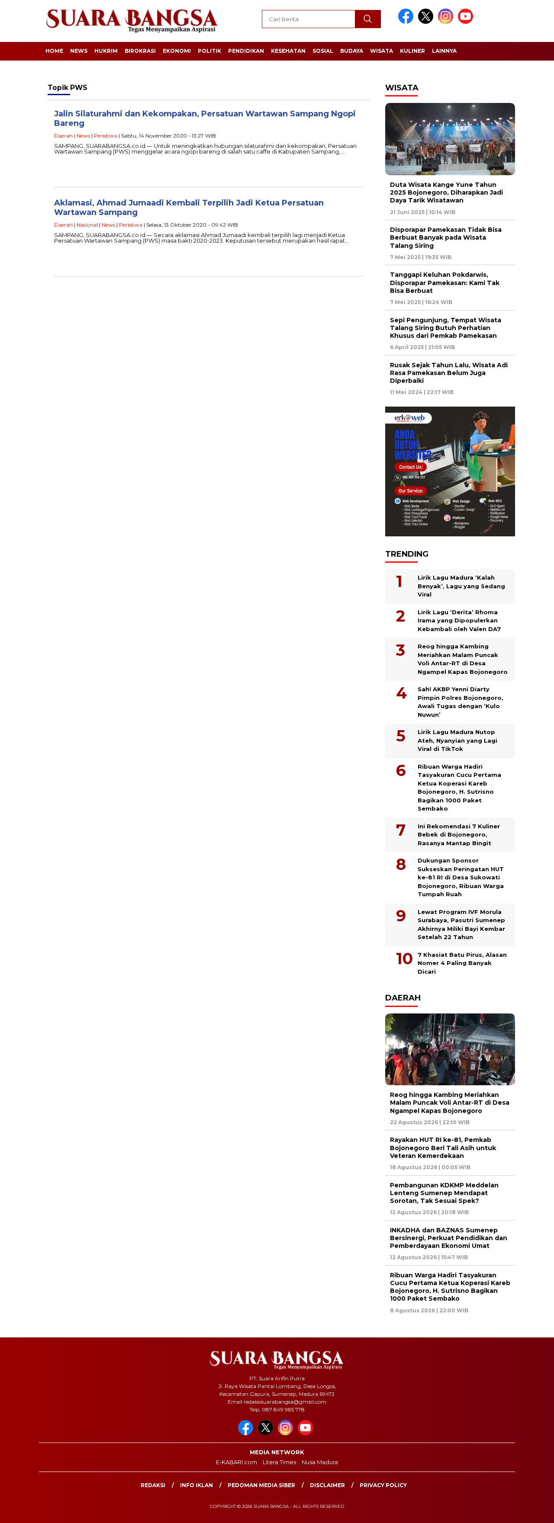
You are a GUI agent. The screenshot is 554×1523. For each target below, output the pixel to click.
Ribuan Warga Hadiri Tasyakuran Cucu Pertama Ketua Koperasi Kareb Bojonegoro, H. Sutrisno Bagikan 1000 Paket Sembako (459, 787)
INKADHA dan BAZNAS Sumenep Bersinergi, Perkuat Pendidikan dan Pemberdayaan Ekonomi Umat (448, 1238)
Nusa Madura (320, 1462)
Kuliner (412, 51)
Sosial (322, 51)
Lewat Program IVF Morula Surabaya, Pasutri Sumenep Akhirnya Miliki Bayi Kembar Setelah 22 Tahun (461, 924)
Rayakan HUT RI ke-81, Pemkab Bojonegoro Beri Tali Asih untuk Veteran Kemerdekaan (443, 1147)
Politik (209, 51)
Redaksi (153, 1485)
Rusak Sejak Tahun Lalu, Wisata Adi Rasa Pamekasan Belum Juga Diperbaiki (449, 373)
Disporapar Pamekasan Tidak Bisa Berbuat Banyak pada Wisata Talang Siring (446, 237)
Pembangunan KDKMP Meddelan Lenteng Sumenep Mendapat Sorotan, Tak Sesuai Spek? (444, 1193)
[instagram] (447, 22)
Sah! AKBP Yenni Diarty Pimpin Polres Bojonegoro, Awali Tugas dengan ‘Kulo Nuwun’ (460, 702)
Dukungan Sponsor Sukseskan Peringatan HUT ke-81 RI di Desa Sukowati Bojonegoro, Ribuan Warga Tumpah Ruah (461, 877)
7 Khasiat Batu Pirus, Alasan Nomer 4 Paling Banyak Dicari (462, 963)
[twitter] (427, 22)
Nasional (87, 224)
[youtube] (467, 22)
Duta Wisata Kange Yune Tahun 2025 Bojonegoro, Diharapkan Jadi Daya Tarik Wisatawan (446, 192)
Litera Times (279, 1462)
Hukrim (106, 51)
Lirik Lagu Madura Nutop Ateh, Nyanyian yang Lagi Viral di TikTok (457, 740)
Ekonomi (177, 51)
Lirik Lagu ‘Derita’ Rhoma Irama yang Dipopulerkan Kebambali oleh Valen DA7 (459, 620)
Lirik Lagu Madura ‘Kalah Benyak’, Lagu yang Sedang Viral (461, 586)
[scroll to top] (530, 1509)
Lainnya (444, 51)
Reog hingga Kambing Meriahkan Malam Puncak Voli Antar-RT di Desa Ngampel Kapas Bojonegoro (463, 659)
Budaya (351, 51)
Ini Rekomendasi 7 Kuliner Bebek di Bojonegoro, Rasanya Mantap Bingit (459, 834)
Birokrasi (140, 51)
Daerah (63, 135)
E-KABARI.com (236, 1462)
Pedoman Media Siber (261, 1485)
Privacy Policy (383, 1485)
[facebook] (407, 22)
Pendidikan (246, 51)
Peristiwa (105, 135)
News (78, 51)
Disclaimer (327, 1485)
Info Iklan (196, 1485)
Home (54, 51)
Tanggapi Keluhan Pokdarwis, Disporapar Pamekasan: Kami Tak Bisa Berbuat (444, 282)
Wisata (381, 51)
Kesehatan (288, 51)
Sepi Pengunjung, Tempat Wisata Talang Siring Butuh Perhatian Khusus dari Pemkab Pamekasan (445, 328)
